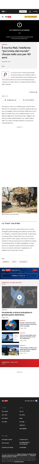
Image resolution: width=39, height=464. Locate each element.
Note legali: (5, 435)
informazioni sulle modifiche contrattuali (17, 455)
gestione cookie (7, 439)
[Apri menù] (2, 17)
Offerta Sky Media (7, 447)
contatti (15, 456)
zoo (14, 261)
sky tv (21, 411)
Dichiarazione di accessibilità (24, 443)
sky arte (4, 421)
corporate (23, 447)
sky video (5, 418)
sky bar (22, 421)
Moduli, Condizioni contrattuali (24, 454)
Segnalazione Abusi (19, 461)
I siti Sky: (4, 407)
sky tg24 (4, 415)
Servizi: (21, 407)
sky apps (22, 415)
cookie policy (24, 439)
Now (21, 418)
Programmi (23, 428)
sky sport (5, 411)
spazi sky (22, 425)
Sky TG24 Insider (30, 16)
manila (6, 261)
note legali (5, 443)
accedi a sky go (29, 401)
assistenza (9, 456)
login (35, 11)
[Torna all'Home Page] (8, 17)
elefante (23, 261)
